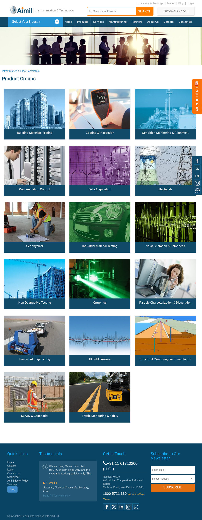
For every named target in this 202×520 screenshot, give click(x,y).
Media (171, 3)
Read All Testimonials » (56, 495)
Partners (137, 21)
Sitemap (12, 484)
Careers (169, 21)
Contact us (13, 473)
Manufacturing (118, 21)
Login (191, 3)
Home (68, 21)
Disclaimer (13, 476)
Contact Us (185, 21)
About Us (153, 21)
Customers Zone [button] (175, 11)
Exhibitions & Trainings (150, 3)
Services (98, 21)
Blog (180, 3)
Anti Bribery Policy (18, 480)
